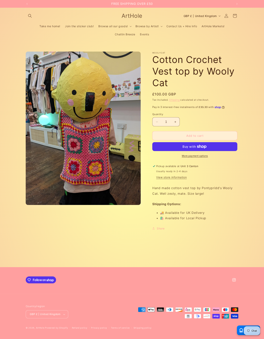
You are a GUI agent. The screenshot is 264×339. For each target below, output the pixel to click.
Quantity (157, 114)
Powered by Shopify (56, 327)
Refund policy (79, 327)
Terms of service (120, 327)
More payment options (195, 155)
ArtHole (40, 327)
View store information (171, 177)
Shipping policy (143, 327)
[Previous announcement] (27, 4)
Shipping (174, 99)
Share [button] (161, 228)
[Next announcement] (237, 4)
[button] (30, 16)
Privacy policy (99, 327)
